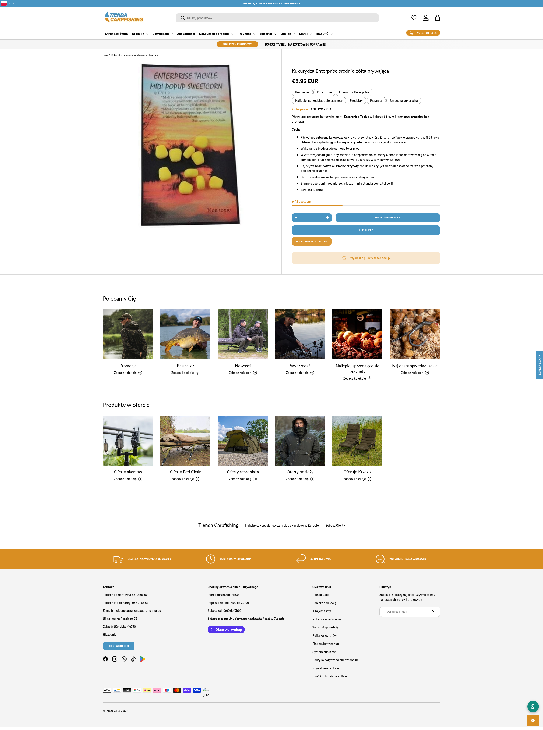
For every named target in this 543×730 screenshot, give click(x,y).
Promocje (128, 365)
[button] (437, 17)
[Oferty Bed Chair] (185, 441)
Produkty (356, 100)
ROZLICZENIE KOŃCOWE (237, 44)
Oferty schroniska (243, 471)
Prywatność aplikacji (326, 668)
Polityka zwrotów (324, 635)
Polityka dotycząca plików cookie (335, 660)
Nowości (243, 365)
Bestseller (302, 92)
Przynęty (376, 100)
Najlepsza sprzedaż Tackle (415, 365)
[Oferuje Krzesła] (357, 441)
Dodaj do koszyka (387, 217)
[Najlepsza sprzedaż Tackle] (415, 334)
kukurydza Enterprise (354, 92)
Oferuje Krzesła (357, 471)
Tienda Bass (320, 595)
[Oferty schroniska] (243, 441)
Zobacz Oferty (335, 525)
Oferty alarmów (128, 471)
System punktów (324, 652)
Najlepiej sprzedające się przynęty (319, 100)
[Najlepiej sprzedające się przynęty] (357, 334)
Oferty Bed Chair (185, 471)
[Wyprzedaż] (300, 334)
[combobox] (277, 17)
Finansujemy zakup (325, 644)
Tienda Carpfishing (120, 711)
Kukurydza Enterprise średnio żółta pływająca (134, 55)
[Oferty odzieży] (300, 441)
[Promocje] (128, 334)
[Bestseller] (185, 334)
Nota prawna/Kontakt (327, 619)
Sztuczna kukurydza (404, 100)
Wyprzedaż (300, 365)
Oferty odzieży (300, 471)
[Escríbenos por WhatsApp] (533, 706)
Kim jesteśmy (321, 611)
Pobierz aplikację (324, 603)
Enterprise (324, 92)
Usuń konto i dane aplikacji (331, 676)
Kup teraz (366, 230)
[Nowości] (243, 334)
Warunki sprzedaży (325, 627)
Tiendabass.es (119, 646)
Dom (105, 55)
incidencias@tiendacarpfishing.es (137, 611)
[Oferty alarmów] (128, 441)
